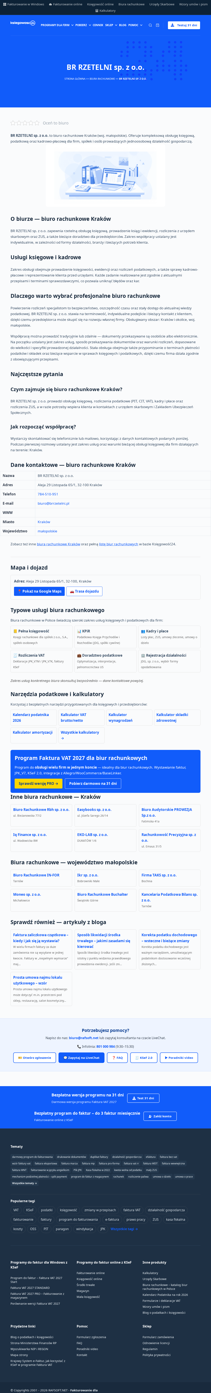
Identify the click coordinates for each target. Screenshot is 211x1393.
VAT (16, 1210)
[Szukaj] (150, 25)
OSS (33, 1229)
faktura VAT (132, 1210)
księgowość (68, 1210)
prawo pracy (136, 1219)
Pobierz (81, 25)
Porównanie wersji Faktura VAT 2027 (35, 1304)
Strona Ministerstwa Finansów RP (33, 1343)
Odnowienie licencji (156, 1343)
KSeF (30, 1210)
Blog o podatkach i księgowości (164, 1313)
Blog (122, 25)
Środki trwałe (86, 1285)
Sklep (109, 25)
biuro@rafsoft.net (83, 1038)
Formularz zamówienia (158, 1337)
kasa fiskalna (175, 1219)
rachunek (118, 1176)
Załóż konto (162, 1116)
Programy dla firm (55, 25)
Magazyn (83, 1291)
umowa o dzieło (162, 1176)
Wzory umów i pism (193, 4)
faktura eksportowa (46, 1163)
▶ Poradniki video (179, 1058)
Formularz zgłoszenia (91, 1337)
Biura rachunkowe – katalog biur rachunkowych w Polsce (165, 1287)
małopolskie (47, 531)
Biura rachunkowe (131, 4)
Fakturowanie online (67, 4)
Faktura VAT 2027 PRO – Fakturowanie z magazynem (37, 1296)
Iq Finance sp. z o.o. (30, 834)
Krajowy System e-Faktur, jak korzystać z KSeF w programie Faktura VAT (38, 1363)
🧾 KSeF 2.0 (143, 1058)
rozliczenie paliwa (138, 1176)
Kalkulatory (108, 10)
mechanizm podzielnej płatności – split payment (39, 1176)
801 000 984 (105, 1046)
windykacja (84, 1229)
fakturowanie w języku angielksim (50, 1170)
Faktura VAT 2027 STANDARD (30, 1288)
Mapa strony (19, 1355)
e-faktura (112, 1219)
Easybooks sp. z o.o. (94, 809)
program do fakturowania (78, 1219)
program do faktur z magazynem (90, 1176)
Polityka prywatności (157, 1355)
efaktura (151, 1157)
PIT (46, 1229)
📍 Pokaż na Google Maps (39, 591)
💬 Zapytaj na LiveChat (81, 1058)
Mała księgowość (88, 1297)
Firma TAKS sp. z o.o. (159, 875)
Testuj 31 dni (187, 25)
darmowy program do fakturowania (32, 1157)
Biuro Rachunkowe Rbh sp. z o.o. (41, 809)
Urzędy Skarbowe (161, 4)
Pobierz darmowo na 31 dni (93, 783)
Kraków (44, 521)
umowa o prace (184, 1176)
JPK (103, 1229)
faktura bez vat (168, 1157)
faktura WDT (150, 1163)
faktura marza (69, 1163)
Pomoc (133, 25)
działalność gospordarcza (127, 1157)
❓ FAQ (117, 1058)
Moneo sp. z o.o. (27, 894)
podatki (47, 1210)
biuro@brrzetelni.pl (53, 503)
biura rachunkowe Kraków (58, 544)
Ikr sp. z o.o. (87, 875)
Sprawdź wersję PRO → (38, 783)
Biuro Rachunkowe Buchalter (102, 894)
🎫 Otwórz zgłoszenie (34, 1058)
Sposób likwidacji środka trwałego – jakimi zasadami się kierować (103, 941)
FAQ (79, 1343)
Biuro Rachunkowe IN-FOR (36, 875)
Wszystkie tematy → (24, 1183)
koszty (18, 1229)
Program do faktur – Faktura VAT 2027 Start (36, 1280)
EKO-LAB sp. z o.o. (92, 834)
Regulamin (150, 1349)
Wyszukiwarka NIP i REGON (29, 1349)
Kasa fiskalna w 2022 (98, 1170)
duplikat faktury (99, 1157)
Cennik (98, 25)
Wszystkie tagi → (124, 1229)
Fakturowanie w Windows (25, 4)
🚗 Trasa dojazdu (84, 591)
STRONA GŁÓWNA (75, 79)
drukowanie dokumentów (71, 1157)
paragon (62, 1229)
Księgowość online (100, 4)
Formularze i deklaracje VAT (162, 1301)
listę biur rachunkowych (118, 544)
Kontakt (82, 1355)
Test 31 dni (145, 1098)
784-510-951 (48, 494)
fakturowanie (23, 1219)
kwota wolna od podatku (128, 1170)
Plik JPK (78, 1170)
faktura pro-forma (109, 1163)
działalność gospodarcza (166, 1210)
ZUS (156, 1219)
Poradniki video (87, 1349)
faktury (46, 1219)
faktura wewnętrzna (173, 1163)
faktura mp (88, 1163)
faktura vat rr (131, 1163)
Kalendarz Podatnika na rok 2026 (165, 1295)
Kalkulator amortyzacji (33, 732)
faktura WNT (19, 1170)
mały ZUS (151, 1170)
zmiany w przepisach (100, 1210)
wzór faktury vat (21, 1163)
